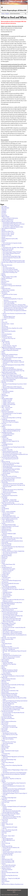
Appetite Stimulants (5, 244)
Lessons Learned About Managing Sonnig (12, 580)
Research (3, 766)
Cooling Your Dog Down (6, 337)
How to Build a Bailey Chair (9, 268)
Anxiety (3, 241)
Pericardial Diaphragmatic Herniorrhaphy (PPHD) (13, 364)
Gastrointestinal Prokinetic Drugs (10, 614)
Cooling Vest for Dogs (7, 536)
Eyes (2, 460)
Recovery (5, 828)
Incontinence (4, 558)
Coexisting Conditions (7, 626)
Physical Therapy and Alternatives (8, 721)
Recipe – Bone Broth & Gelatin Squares (10, 750)
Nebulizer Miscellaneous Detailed (10, 670)
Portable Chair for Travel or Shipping (11, 472)
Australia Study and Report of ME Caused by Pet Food (13, 262)
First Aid (3, 488)
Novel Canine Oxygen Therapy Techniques (12, 251)
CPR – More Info (6, 342)
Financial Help (4, 482)
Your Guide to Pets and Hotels (9, 865)
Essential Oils (4, 445)
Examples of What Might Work (9, 797)
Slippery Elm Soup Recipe (8, 367)
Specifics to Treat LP (7, 571)
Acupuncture (4, 215)
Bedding (3, 274)
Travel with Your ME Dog (6, 854)
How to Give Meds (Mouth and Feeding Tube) (13, 615)
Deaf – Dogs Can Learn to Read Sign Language (13, 376)
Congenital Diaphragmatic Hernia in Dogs (12, 360)
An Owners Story (6, 753)
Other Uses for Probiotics (8, 739)
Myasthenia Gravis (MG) (6, 646)
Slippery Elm (4, 799)
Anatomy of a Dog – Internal (7, 234)
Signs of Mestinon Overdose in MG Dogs (11, 620)
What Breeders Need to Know (9, 516)
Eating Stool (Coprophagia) (7, 411)
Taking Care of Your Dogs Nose (9, 664)
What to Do (5, 758)
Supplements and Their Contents (10, 294)
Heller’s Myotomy (7, 593)
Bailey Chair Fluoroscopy (8, 356)
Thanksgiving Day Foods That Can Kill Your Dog (13, 504)
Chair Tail (5, 266)
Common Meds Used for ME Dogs (10, 612)
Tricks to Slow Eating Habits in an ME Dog (12, 417)
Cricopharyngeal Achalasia (8, 433)
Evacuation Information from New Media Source (13, 546)
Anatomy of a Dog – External (7, 232)
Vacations (3, 863)
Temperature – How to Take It (8, 835)
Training (3, 844)
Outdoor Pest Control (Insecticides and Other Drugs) (12, 684)
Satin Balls (5, 498)
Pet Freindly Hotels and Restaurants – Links (12, 452)
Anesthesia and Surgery (6, 235)
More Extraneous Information (9, 678)
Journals (3, 561)
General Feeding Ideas (7, 467)
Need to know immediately (9, 290)
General (3, 510)
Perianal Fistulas (5, 692)
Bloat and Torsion (5, 281)
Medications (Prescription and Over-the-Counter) (12, 611)
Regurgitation (4, 755)
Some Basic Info (6, 392)
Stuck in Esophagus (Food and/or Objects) (10, 813)
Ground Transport (6, 849)
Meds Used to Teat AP (7, 250)
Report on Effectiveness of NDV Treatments (12, 386)
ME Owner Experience (7, 869)
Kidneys (3, 563)
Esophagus (3, 442)
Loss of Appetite (5, 585)
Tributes (3, 856)
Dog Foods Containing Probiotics (10, 737)
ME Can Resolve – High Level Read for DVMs (12, 631)
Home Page (4, 206)
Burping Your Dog (5, 291)
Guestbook (3, 210)
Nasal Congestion (5, 659)
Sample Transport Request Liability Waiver (12, 852)
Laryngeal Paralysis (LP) (6, 567)
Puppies (7, 13)
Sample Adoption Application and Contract (12, 222)
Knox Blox (3, 565)
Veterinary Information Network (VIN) (9, 872)
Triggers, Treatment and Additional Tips (11, 430)
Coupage (3, 339)
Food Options (4, 497)
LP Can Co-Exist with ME (8, 570)
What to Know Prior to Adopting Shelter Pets (12, 765)
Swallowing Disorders (6, 831)
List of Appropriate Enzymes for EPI (10, 458)
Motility (3, 640)
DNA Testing (4, 389)
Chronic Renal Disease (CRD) (9, 564)
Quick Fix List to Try (7, 414)
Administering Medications (7, 219)
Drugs (2, 397)
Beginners (3, 275)
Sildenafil (3, 781)
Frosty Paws (4, 505)
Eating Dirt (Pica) (5, 410)
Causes (4, 428)
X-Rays (3, 882)
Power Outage (4, 728)
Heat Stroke (4, 535)
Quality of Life (4, 744)
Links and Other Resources (8, 703)
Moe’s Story (5, 821)
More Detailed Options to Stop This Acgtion (12, 413)
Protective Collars (5, 731)
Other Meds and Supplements (9, 617)
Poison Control (4, 724)
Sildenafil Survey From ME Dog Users (11, 791)
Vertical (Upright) (6, 473)
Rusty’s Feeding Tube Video (9, 479)
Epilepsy (3, 426)
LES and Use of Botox (7, 595)
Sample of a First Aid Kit (8, 491)
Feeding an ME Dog (5, 461)
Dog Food (3, 394)
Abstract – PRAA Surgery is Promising (11, 696)
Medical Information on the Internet (9, 608)
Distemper (3, 382)
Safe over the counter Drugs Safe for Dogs (12, 618)
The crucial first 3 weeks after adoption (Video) (13, 227)
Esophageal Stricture (7, 809)
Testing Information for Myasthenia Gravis (12, 655)
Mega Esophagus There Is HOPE (10, 276)
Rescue (2, 764)
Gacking (3, 507)
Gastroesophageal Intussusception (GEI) (10, 517)
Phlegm (3, 719)
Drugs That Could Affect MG (9, 649)
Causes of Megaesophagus (8, 624)
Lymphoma (4, 598)
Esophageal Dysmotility (6, 432)
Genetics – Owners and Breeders (8, 511)
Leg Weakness (4, 576)
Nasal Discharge (5, 661)
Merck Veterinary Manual (8, 609)
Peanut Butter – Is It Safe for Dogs (10, 727)
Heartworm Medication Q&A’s (9, 533)
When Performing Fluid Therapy (10, 818)
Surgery (3, 825)
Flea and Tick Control (6, 494)
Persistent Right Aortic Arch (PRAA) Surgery (12, 706)
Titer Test (3, 841)
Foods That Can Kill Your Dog (7, 502)
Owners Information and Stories (10, 476)
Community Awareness (6, 334)
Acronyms (3, 213)
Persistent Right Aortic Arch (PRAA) (9, 695)
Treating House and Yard (8, 715)
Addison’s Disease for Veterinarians (10, 218)
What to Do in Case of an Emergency (11, 422)
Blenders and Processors (6, 278)
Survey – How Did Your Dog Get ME (9, 830)
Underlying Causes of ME (6, 859)
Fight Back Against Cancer (9, 316)
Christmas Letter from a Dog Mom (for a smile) (11, 328)
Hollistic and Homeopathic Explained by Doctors (12, 541)
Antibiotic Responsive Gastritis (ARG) (9, 238)
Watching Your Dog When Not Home (9, 875)
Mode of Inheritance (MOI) (7, 639)
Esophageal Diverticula (8, 444)
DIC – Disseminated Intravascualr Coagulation (13, 357)
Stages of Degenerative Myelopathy (10, 350)
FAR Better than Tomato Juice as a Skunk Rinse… (13, 489)
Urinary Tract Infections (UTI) (7, 862)
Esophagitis (4, 436)
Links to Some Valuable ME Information (10, 583)
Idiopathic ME (4, 557)
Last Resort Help (5, 574)
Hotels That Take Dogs (6, 543)
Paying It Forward (5, 689)
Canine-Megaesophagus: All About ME (14, 10)
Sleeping (3, 796)
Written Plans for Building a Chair (10, 272)
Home (3, 13)
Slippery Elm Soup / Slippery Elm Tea (11, 441)
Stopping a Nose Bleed (8, 662)
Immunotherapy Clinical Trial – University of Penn (15, 304)
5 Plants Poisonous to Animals (9, 725)
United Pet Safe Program (8, 853)
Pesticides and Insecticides (7, 711)
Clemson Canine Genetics (8, 513)
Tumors (3, 857)
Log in (14, 891)
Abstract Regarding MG (8, 838)
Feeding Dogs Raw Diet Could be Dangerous (12, 466)
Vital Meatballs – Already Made (9, 499)
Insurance (3, 560)
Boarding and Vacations (6, 284)
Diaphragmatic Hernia (6, 359)
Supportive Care (6, 654)
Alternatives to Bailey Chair (7, 231)
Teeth (2, 834)
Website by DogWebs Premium (14, 890)
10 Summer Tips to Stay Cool (9, 338)
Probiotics (3, 736)
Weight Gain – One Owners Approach (11, 501)
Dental (2, 351)
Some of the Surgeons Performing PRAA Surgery (13, 708)
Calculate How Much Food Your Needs (11, 463)
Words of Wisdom (5, 881)
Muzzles (3, 645)
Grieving (3, 523)
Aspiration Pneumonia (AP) (7, 249)
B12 (2, 263)
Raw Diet (3, 749)
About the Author (5, 207)
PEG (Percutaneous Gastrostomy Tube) (9, 690)
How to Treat (5, 438)
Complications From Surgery (9, 568)
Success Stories (4, 819)
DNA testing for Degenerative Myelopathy (12, 348)
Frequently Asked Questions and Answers (12, 429)
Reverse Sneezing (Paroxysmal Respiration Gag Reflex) (13, 774)
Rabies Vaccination (5, 746)
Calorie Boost (4, 293)
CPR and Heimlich (5, 341)
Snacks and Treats (5, 802)
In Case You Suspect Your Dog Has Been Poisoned (13, 712)
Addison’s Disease (5, 216)
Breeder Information (5, 288)
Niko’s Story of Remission (8, 762)
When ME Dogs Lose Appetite (9, 586)
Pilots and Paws (4, 722)
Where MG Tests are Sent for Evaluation (11, 656)
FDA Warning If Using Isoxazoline (10, 495)
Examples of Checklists (8, 548)
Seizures (3, 780)
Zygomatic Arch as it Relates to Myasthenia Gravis (12, 884)
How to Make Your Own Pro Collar (10, 734)
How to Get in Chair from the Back (10, 269)
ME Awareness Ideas (5, 605)
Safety (2, 775)
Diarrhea (3, 366)
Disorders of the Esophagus (7, 381)
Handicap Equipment (6, 529)
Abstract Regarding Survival (9, 840)
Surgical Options (6, 573)
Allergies (3, 229)
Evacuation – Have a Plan (6, 450)
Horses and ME (4, 542)
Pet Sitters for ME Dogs (6, 717)
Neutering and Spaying (6, 674)
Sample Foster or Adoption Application (11, 225)
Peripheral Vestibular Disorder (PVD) (9, 693)
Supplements (4, 822)
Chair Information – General (7, 323)
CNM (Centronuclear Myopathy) (8, 331)
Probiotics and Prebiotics (9, 317)
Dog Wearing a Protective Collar (10, 733)
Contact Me (3, 209)
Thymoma (3, 837)
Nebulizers (3, 668)
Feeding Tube (4, 474)
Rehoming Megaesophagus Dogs (8, 759)
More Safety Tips (6, 777)
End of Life (3, 423)
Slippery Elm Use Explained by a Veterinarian (12, 369)
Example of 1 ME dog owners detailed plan (12, 285)
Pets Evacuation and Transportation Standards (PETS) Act (15, 454)
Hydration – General (5, 549)
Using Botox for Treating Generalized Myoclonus (13, 388)
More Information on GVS (8, 521)
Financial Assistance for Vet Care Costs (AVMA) (13, 483)
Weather (3, 877)
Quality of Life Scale (7, 425)
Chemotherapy (4, 326)
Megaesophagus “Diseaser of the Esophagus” (12, 633)
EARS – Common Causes (6, 407)
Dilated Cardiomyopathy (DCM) (8, 372)
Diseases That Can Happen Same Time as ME (11, 375)
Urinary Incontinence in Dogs (7, 860)
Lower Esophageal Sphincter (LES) (9, 587)
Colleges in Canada (7, 401)
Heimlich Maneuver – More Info (10, 345)
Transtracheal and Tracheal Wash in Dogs (11, 256)
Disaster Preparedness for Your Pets (10, 451)
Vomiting (3, 874)
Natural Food (4, 665)
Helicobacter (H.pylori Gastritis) (8, 539)
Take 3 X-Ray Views (7, 254)
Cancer (2, 295)
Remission (3, 761)
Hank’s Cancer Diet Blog (9, 303)
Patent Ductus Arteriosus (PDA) (8, 687)
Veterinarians (4, 871)
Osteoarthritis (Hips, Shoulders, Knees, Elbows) (13, 247)
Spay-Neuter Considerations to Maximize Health (13, 676)
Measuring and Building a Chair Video (11, 271)
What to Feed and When (8, 743)
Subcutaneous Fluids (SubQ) (7, 815)
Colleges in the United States (9, 404)
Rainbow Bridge (5, 747)
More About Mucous (7, 643)
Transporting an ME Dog (6, 846)
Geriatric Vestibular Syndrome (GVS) (9, 519)
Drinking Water (4, 395)
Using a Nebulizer (6, 673)
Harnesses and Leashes (6, 530)
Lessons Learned (5, 579)
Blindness (3, 279)
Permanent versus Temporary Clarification (12, 477)
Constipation (4, 335)
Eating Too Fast (4, 416)
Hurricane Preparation (6, 545)
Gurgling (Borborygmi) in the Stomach (10, 526)
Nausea (3, 667)
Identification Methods (6, 555)
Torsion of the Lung (5, 843)
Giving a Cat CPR (6, 344)
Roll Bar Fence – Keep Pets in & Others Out (12, 778)
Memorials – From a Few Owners (8, 637)
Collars (2, 332)
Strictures (3, 805)
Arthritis (3, 246)
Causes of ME (4, 322)
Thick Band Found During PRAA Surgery (11, 709)
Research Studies (6, 514)
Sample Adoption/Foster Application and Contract (13, 224)
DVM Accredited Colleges (7, 398)
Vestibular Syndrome (6, 868)
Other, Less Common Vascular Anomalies (12, 811)
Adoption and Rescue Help (7, 221)
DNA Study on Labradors (8, 391)
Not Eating (3, 681)
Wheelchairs (4, 879)
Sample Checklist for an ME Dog (10, 455)
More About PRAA (7, 705)
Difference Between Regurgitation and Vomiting (13, 756)
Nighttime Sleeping (5, 680)
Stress (2, 803)
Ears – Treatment (6, 409)
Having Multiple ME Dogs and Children (11, 469)
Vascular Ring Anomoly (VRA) (8, 866)
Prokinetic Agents (6, 596)
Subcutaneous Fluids (7, 554)
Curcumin (5, 768)
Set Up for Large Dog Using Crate (10, 671)
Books (2, 287)
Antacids (3, 237)
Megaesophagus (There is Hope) (8, 623)
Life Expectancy (4, 582)
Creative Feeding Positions (8, 464)
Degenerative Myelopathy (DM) (8, 347)
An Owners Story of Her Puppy (9, 742)
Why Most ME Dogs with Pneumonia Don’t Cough (14, 260)
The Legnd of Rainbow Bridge (9, 524)
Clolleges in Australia (7, 400)
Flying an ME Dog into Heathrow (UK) (11, 847)
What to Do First (6, 259)
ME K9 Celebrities (5, 607)
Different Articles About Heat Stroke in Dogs (12, 538)
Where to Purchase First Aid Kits (10, 492)
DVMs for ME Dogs (5, 406)
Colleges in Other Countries (9, 403)
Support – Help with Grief (7, 824)
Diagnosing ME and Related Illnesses (9, 354)
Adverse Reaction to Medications (8, 228)
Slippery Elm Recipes (7, 439)
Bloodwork (3, 282)
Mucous (3, 642)
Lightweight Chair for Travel (9, 470)
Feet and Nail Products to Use (7, 480)
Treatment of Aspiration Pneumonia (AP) (12, 257)
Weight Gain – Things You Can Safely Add (10, 878)
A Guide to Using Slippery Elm (9, 800)
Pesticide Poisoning (7, 714)
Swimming (3, 832)
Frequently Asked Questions (9, 630)
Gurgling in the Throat (6, 527)
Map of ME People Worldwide (8, 604)
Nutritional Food (5, 683)
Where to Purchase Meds (8, 621)
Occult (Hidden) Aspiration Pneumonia (11, 253)
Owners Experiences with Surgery (10, 827)
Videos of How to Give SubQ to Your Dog (12, 816)
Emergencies (4, 419)
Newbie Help (4, 677)
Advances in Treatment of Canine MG (11, 648)
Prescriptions (4, 730)
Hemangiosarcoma (7, 297)
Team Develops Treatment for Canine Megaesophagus (14, 772)
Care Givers (3, 319)
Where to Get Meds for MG (9, 658)
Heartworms (4, 532)
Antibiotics (3, 240)
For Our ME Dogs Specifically (9, 420)
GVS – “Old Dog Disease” (8, 520)
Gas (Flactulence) (5, 508)
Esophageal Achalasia (7, 435)
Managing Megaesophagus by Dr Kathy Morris (11, 602)
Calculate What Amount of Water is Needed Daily (13, 551)
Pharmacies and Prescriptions (7, 718)
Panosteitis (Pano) (7, 577)
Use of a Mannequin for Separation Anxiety (12, 243)
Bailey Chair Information (6, 265)
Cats (2, 320)
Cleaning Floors (4, 329)
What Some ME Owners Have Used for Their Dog (13, 370)
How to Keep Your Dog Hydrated (10, 552)
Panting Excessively (5, 686)
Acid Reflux (3, 212)
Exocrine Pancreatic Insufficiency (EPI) (9, 457)
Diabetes (3, 353)
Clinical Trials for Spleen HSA (10, 301)
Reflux (2, 752)
